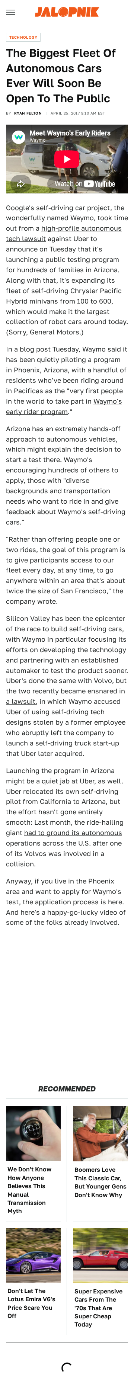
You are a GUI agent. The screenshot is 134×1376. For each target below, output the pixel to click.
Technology (23, 37)
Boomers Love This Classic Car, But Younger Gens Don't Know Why (100, 1182)
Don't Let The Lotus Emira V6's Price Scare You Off (31, 1303)
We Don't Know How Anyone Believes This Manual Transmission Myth (29, 1190)
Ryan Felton (28, 113)
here (115, 902)
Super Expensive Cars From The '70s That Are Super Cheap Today (98, 1308)
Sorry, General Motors (44, 332)
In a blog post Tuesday (42, 349)
